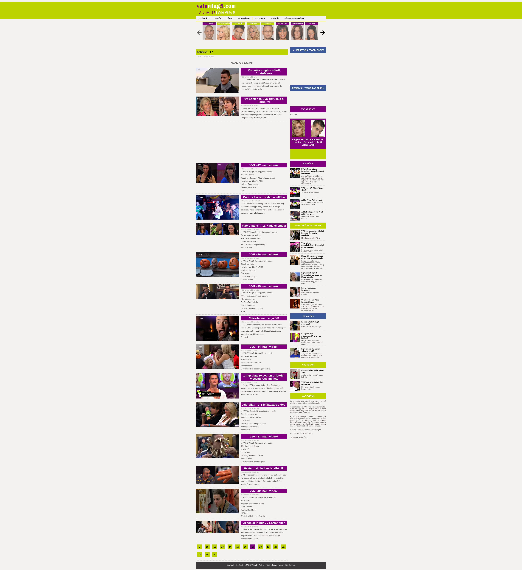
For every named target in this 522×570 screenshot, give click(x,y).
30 (207, 554)
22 (199, 554)
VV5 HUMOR (260, 18)
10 (207, 547)
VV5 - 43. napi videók (263, 436)
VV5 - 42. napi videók (263, 490)
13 (222, 547)
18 (260, 547)
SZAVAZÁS (275, 18)
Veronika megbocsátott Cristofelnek (264, 72)
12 (215, 547)
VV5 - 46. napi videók (263, 254)
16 (245, 547)
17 (253, 547)
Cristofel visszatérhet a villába (264, 197)
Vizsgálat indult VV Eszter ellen (263, 522)
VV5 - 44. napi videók (263, 346)
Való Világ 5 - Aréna (255, 565)
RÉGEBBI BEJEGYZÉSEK (294, 18)
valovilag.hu (316, 430)
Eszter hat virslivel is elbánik (264, 468)
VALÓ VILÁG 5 (203, 18)
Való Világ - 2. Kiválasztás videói (264, 404)
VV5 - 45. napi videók (263, 286)
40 (215, 554)
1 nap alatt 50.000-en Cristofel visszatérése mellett (263, 377)
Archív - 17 (204, 52)
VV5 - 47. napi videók (263, 165)
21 (283, 547)
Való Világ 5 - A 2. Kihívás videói (264, 225)
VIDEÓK (218, 18)
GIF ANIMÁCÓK (244, 18)
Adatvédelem (271, 565)
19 (268, 547)
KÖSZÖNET (303, 437)
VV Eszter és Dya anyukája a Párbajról (264, 100)
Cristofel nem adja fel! (264, 318)
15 (237, 547)
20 (275, 547)
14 (230, 547)
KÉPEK (229, 18)
